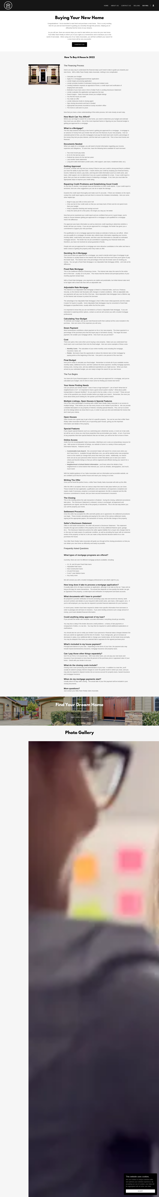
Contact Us (79, 44)
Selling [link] (137, 5)
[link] (8, 5)
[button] (153, 5)
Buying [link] (145, 5)
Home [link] (106, 5)
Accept (140, 1191)
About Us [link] (115, 5)
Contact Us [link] (126, 5)
